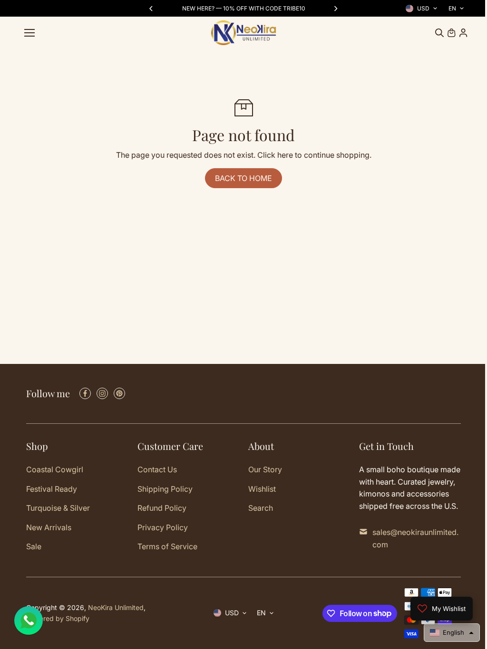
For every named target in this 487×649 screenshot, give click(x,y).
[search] (439, 33)
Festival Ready (51, 489)
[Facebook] (85, 393)
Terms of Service (167, 546)
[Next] (335, 8)
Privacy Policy (162, 527)
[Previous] (151, 8)
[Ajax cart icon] (451, 33)
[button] (447, 632)
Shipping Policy (165, 489)
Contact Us (157, 469)
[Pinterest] (119, 393)
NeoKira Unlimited (116, 607)
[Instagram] (102, 393)
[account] (463, 33)
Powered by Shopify (57, 618)
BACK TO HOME (243, 178)
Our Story (265, 469)
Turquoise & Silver (58, 508)
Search (260, 508)
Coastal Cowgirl (54, 469)
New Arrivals (48, 527)
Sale (33, 546)
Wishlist (262, 489)
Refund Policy (161, 508)
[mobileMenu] (29, 32)
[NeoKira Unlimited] (243, 33)
